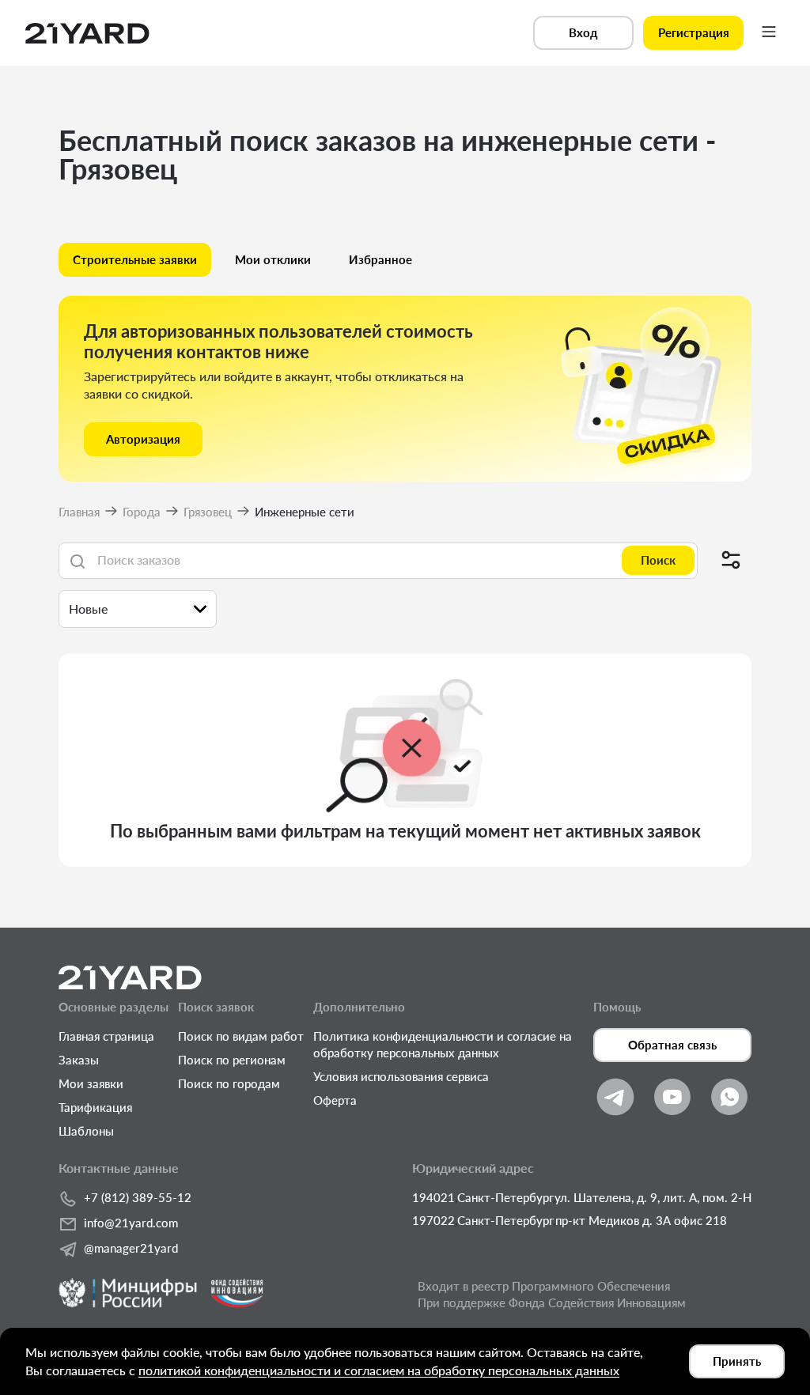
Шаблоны (86, 1131)
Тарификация (95, 1107)
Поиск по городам (229, 1083)
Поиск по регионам (232, 1060)
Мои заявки (91, 1083)
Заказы (79, 1060)
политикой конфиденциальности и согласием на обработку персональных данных (378, 1370)
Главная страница (106, 1036)
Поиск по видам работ (241, 1036)
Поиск (658, 560)
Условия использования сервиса (401, 1076)
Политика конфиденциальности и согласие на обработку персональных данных (442, 1044)
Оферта (335, 1100)
